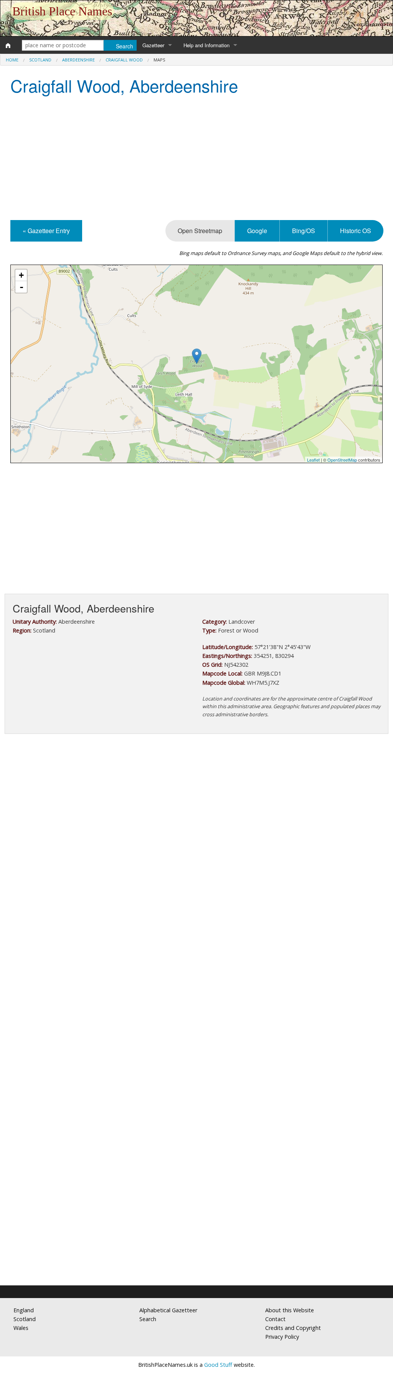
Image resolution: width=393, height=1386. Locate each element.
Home (12, 60)
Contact (275, 1319)
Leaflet (313, 460)
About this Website (289, 1310)
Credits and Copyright (293, 1327)
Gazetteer (153, 45)
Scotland (40, 60)
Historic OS (355, 230)
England (23, 1310)
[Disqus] (196, 970)
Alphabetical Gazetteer (168, 1310)
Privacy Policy (282, 1336)
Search (147, 1319)
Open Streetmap (200, 230)
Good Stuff (218, 1364)
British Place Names (62, 11)
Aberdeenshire (78, 60)
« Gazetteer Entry (46, 230)
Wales (20, 1327)
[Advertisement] (196, 158)
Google (257, 230)
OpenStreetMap (342, 460)
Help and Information (206, 45)
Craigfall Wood (124, 60)
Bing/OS (303, 230)
